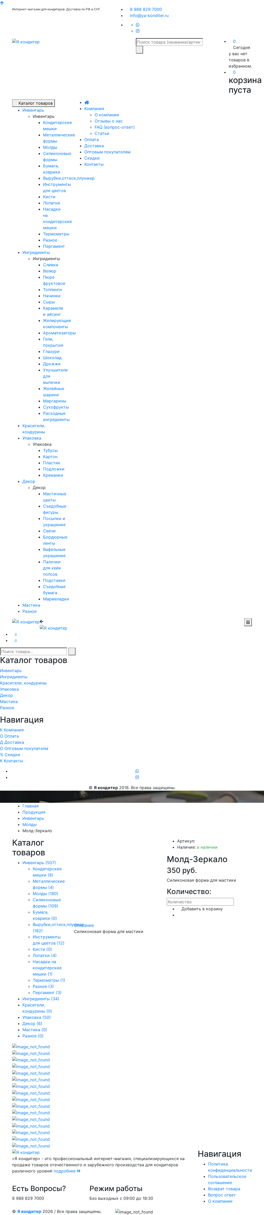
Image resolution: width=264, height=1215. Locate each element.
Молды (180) (45, 893)
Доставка (94, 145)
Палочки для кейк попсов (52, 568)
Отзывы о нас (109, 120)
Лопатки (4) (45, 955)
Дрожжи (52, 363)
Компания (94, 108)
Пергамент (54, 246)
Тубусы (50, 450)
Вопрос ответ (222, 1194)
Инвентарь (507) (39, 862)
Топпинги (52, 289)
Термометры (56, 233)
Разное (50, 240)
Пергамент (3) (47, 992)
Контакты (94, 164)
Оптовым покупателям (107, 151)
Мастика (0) (34, 1029)
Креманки (53, 475)
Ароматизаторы (59, 332)
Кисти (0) (42, 949)
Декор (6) (32, 1023)
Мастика (31, 605)
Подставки (54, 580)
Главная (30, 805)
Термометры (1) (49, 980)
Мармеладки (56, 598)
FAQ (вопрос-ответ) (115, 127)
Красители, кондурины (23, 682)
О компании (107, 114)
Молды (50, 147)
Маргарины (54, 400)
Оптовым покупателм (24, 748)
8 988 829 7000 (145, 9)
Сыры (49, 301)
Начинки (52, 295)
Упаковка (31, 438)
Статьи (102, 133)
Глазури (51, 351)
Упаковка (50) (36, 1017)
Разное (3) (43, 986)
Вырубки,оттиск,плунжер (69, 178)
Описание (84, 925)
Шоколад (52, 357)
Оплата (91, 139)
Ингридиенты (36, 252)
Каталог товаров (35, 103)
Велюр (49, 271)
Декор (28, 481)
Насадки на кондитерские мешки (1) (47, 968)
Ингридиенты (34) (40, 998)
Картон (50, 456)
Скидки (92, 158)
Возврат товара (224, 1188)
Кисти (49, 196)
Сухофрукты (56, 407)
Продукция (33, 812)
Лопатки (51, 202)
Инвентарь (33, 110)
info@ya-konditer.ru (149, 15)
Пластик (51, 462)
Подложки (53, 469)
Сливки (50, 264)
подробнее (65, 1170)
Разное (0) (33, 1035)
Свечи (49, 530)
